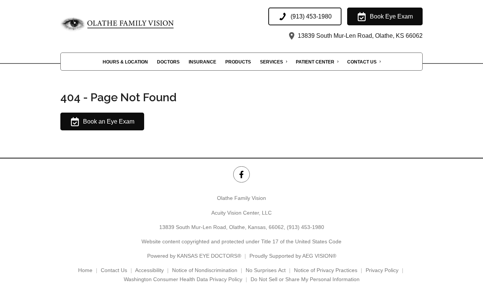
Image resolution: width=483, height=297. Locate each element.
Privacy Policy (382, 270)
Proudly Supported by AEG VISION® (292, 256)
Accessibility (149, 270)
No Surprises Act (266, 270)
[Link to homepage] (135, 24)
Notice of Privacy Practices (325, 270)
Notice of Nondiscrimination (204, 270)
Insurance (202, 62)
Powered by (194, 256)
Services (271, 62)
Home (85, 270)
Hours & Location (125, 62)
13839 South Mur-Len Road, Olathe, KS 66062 (359, 35)
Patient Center (315, 62)
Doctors (168, 62)
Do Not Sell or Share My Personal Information (305, 279)
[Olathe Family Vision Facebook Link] (241, 174)
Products (238, 62)
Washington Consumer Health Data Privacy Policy (183, 279)
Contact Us (362, 62)
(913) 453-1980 (305, 227)
